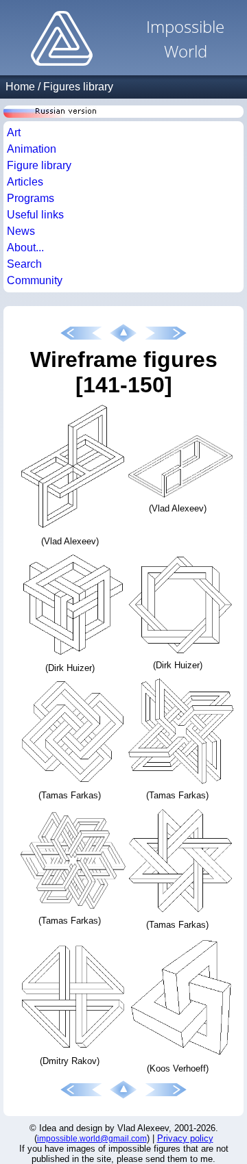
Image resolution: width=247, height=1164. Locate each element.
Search (24, 264)
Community (34, 280)
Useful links (35, 214)
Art (14, 132)
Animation (31, 149)
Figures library (78, 86)
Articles (25, 182)
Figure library (39, 165)
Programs (30, 198)
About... (25, 247)
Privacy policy (185, 1138)
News (21, 231)
